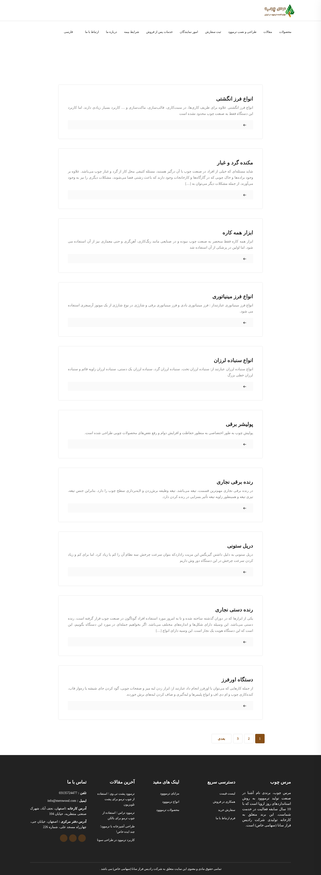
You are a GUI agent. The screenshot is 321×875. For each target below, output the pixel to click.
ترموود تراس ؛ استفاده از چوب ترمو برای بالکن (118, 815)
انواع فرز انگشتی (234, 99)
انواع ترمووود (170, 801)
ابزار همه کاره (238, 232)
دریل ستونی (240, 546)
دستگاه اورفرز (237, 679)
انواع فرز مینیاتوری (232, 296)
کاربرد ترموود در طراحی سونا (116, 840)
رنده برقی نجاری (235, 482)
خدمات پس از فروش (159, 32)
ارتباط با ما (92, 32)
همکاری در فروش (224, 801)
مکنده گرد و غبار (235, 163)
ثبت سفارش (213, 32)
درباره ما (111, 32)
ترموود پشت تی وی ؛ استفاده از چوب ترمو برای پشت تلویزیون (116, 799)
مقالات (267, 32)
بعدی (221, 738)
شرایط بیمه (131, 32)
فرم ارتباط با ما (225, 818)
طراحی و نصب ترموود (242, 32)
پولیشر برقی (239, 424)
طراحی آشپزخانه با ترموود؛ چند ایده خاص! (117, 829)
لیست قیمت (227, 793)
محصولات (285, 32)
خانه (206, 48)
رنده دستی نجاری (234, 610)
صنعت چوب (192, 48)
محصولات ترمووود (167, 810)
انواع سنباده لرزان (233, 360)
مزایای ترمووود (169, 793)
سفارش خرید (226, 810)
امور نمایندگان (189, 32)
